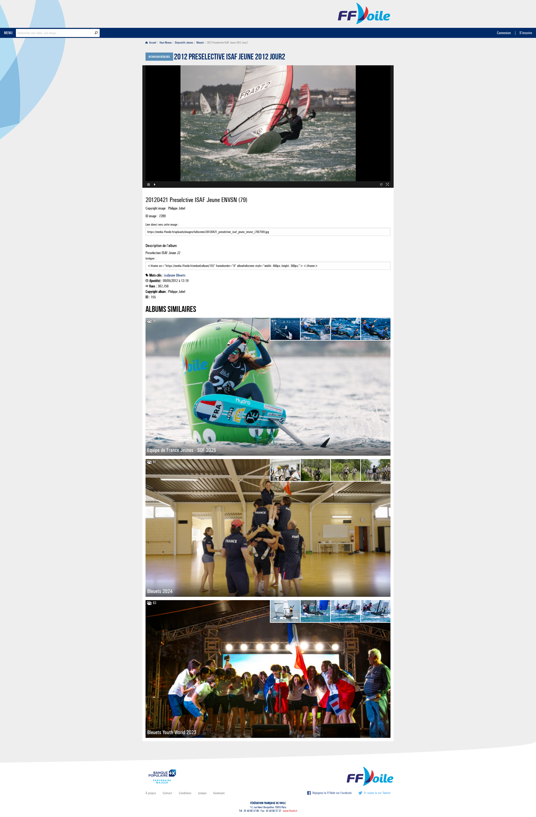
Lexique (202, 793)
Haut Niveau (166, 42)
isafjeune (169, 275)
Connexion (504, 32)
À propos (151, 793)
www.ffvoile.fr (290, 811)
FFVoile (364, 13)
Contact (167, 793)
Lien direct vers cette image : (162, 224)
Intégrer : (151, 258)
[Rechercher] (96, 33)
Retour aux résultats (159, 56)
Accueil (152, 42)
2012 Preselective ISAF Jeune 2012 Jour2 (229, 58)
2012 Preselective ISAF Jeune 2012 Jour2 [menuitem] (227, 42)
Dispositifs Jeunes (184, 42)
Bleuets (200, 42)
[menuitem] (152, 42)
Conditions (185, 793)
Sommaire (219, 793)
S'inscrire (525, 32)
